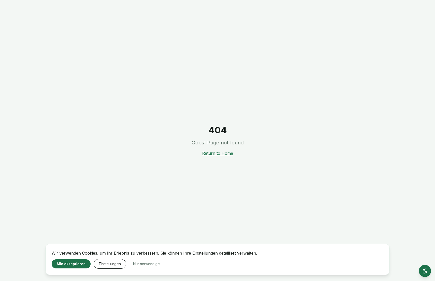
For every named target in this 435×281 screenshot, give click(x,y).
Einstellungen (110, 264)
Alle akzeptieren (71, 264)
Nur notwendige (146, 264)
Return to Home (217, 153)
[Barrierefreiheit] (425, 271)
